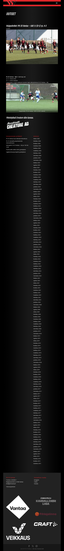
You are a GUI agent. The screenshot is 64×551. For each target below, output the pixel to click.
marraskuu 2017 (37, 391)
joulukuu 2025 (37, 158)
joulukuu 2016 (37, 418)
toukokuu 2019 (37, 348)
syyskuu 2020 (36, 309)
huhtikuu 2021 (37, 292)
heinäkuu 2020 (37, 314)
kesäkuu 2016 (36, 432)
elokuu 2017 (36, 398)
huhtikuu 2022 (37, 264)
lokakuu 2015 (36, 451)
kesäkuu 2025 (36, 172)
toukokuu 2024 (37, 203)
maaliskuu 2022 (37, 266)
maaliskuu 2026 (37, 150)
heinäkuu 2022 (37, 256)
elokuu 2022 (36, 254)
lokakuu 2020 (36, 307)
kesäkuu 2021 (36, 288)
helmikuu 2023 (37, 239)
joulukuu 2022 (37, 244)
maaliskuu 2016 (37, 439)
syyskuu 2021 (36, 280)
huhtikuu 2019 (37, 350)
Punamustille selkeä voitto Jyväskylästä (16, 149)
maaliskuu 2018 (37, 381)
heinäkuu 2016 (37, 430)
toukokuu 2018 (37, 377)
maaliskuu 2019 (37, 353)
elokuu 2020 (36, 312)
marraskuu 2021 (37, 276)
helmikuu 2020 (37, 326)
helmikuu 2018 (37, 384)
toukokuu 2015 (37, 463)
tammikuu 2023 (37, 242)
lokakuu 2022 (36, 249)
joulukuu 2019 (37, 331)
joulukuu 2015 (37, 446)
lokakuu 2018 (36, 365)
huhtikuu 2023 (37, 235)
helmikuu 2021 (37, 297)
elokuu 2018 (36, 369)
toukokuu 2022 (37, 261)
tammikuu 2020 (37, 328)
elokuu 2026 (36, 138)
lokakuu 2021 (36, 278)
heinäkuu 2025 (37, 170)
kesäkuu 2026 (36, 143)
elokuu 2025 (36, 167)
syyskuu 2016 (36, 425)
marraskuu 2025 (37, 160)
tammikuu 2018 (37, 386)
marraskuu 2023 (37, 218)
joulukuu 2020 (37, 302)
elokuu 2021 (36, 283)
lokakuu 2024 (36, 191)
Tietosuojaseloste (10, 486)
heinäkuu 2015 (37, 458)
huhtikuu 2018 (37, 379)
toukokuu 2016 (37, 434)
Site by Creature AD (38, 549)
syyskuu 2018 (36, 367)
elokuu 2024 (36, 196)
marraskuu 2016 (37, 420)
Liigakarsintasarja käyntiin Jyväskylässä (16, 152)
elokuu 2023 (36, 225)
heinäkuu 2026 (37, 141)
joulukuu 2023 (37, 215)
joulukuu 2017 (37, 389)
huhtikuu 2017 (37, 408)
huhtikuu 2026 (37, 148)
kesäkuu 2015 (36, 461)
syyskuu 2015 (36, 454)
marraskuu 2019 (37, 333)
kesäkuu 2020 (36, 316)
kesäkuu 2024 (36, 201)
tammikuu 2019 (37, 357)
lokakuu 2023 (36, 220)
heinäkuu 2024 (37, 199)
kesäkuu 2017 (36, 403)
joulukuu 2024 (37, 186)
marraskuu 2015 (37, 449)
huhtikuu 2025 (37, 177)
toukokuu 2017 (37, 405)
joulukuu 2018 (37, 360)
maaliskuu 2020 (37, 324)
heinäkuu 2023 (37, 227)
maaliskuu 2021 (37, 295)
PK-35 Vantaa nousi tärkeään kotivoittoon (16, 138)
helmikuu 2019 (37, 355)
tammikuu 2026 (37, 155)
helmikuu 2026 (37, 153)
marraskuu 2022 (37, 247)
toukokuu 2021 (37, 290)
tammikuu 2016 (37, 444)
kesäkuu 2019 (36, 345)
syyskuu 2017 (36, 396)
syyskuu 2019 (36, 338)
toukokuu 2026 (37, 146)
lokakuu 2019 (36, 336)
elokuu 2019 (36, 340)
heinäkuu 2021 (37, 285)
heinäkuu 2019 (37, 343)
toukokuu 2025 (37, 174)
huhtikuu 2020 (37, 321)
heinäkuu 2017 (37, 401)
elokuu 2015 (36, 456)
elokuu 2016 (36, 427)
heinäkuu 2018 (37, 372)
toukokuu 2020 (37, 319)
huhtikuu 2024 (37, 206)
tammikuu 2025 (37, 184)
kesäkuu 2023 (36, 230)
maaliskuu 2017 (37, 410)
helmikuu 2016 (37, 441)
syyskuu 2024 (36, 194)
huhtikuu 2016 (37, 437)
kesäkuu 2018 (36, 374)
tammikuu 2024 (37, 213)
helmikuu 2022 (37, 268)
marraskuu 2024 (37, 189)
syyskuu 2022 (36, 251)
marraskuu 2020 (37, 304)
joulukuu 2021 (37, 273)
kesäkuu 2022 (36, 259)
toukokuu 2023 (37, 232)
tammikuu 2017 (37, 415)
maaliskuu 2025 (37, 179)
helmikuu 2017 (37, 413)
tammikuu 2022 (37, 271)
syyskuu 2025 (36, 165)
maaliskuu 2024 (37, 208)
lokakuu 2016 (36, 422)
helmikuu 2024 (37, 211)
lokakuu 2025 (36, 162)
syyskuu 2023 (36, 223)
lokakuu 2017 (36, 393)
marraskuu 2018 (37, 362)
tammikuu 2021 (37, 300)
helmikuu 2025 (37, 182)
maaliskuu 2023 (37, 237)
